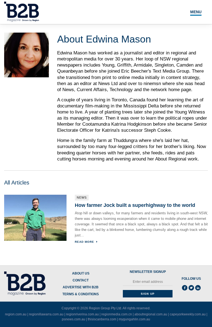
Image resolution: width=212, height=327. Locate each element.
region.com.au (15, 314)
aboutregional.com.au (150, 314)
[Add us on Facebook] (184, 288)
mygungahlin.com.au (134, 319)
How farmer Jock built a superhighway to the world (135, 205)
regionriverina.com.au (82, 314)
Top (190, 311)
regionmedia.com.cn (116, 314)
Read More (85, 241)
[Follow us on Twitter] (191, 288)
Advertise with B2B (81, 287)
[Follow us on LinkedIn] (198, 288)
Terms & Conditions (80, 294)
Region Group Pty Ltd (105, 308)
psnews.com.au (73, 319)
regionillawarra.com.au (46, 314)
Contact (81, 280)
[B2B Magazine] (25, 283)
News (82, 197)
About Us (80, 273)
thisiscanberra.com (102, 319)
